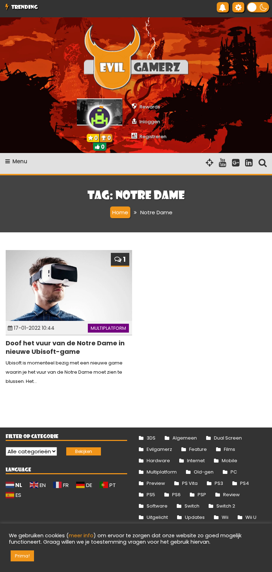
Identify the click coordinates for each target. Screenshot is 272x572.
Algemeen (184, 438)
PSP (202, 494)
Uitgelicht (157, 517)
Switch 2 (225, 506)
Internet (196, 460)
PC (234, 472)
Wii (225, 517)
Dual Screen (228, 438)
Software (157, 506)
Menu (19, 161)
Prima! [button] (22, 556)
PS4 (244, 483)
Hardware (158, 460)
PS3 (219, 483)
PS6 (176, 494)
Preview (156, 483)
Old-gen (204, 472)
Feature (198, 449)
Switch (192, 506)
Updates (195, 517)
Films (229, 449)
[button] (258, 7)
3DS (151, 438)
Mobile (229, 460)
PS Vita (190, 483)
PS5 (151, 494)
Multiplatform (108, 328)
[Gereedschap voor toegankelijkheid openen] (238, 7)
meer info (81, 535)
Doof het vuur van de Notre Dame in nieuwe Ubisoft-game (65, 347)
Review (231, 494)
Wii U (250, 517)
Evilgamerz (159, 449)
